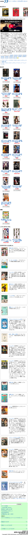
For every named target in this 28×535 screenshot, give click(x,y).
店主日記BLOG (5, 512)
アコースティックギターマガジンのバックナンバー (14, 60)
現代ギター (11, 284)
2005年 (7, 56)
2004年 (2, 56)
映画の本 (11, 382)
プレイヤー (11, 272)
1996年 (11, 55)
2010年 (2, 58)
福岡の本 (11, 394)
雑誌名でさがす (5, 521)
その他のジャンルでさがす (7, 528)
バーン (10, 406)
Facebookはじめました (7, 510)
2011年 (6, 58)
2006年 (11, 56)
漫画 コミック (12, 307)
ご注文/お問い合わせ (22, 1)
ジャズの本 (11, 295)
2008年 (20, 56)
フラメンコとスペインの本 (15, 319)
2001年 (16, 55)
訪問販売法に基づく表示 (7, 514)
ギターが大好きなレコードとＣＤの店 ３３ (11, 517)
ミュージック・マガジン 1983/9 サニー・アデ (19, 17)
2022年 (11, 58)
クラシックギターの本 (14, 437)
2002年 (20, 55)
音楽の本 (4, 61)
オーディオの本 (13, 260)
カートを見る (12, 1)
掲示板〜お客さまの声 (6, 509)
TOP (7, 1)
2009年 (24, 56)
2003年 (24, 55)
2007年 (15, 56)
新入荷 (15, 58)
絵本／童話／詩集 (13, 334)
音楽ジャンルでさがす (6, 525)
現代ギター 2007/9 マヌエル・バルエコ (8, 17)
